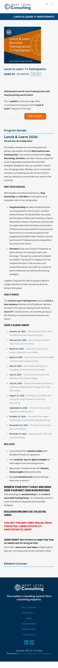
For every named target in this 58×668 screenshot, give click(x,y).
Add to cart (35, 116)
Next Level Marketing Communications (34, 653)
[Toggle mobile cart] (47, 4)
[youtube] (32, 642)
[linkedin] (26, 642)
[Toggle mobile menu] (52, 4)
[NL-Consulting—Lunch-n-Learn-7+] (22, 45)
